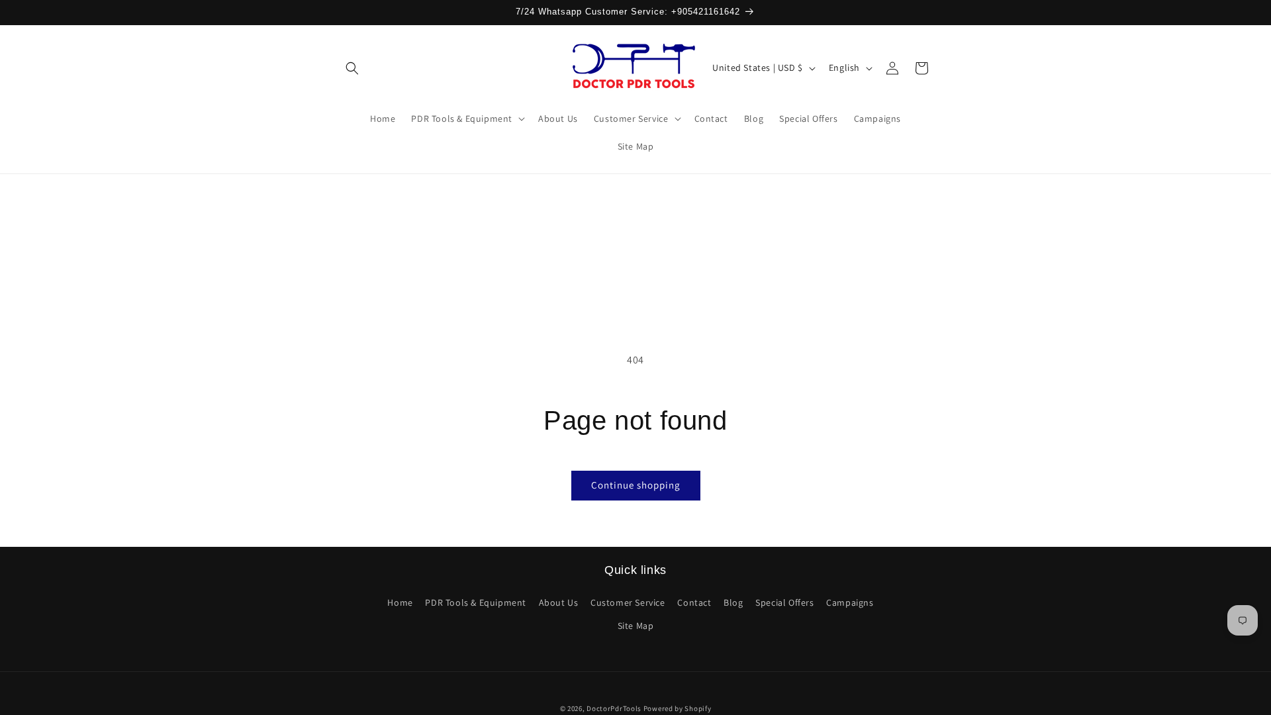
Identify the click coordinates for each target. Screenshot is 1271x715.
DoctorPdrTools (614, 708)
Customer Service (627, 602)
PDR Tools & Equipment (475, 602)
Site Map (636, 626)
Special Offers (784, 602)
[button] (352, 68)
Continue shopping (636, 485)
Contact (694, 602)
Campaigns (849, 602)
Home (399, 602)
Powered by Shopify (677, 708)
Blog (733, 602)
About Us (559, 602)
